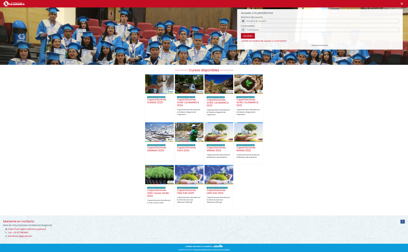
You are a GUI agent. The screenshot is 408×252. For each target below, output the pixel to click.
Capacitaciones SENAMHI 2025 (156, 149)
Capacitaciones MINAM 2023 (216, 149)
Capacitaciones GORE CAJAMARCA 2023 (218, 102)
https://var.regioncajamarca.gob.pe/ (27, 229)
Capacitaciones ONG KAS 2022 (216, 191)
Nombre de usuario (252, 17)
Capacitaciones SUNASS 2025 (156, 101)
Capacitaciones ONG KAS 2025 (186, 191)
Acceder (248, 35)
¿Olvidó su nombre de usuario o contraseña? (264, 41)
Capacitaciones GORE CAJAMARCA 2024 (188, 102)
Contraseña (248, 25)
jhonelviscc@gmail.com (20, 236)
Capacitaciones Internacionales (187, 188)
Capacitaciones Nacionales (156, 145)
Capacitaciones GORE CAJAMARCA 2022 (247, 102)
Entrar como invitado (320, 45)
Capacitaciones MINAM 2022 (245, 149)
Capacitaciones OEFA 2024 (186, 149)
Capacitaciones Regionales (156, 97)
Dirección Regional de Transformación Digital (211, 249)
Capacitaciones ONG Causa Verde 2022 (158, 193)
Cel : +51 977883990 (18, 232)
